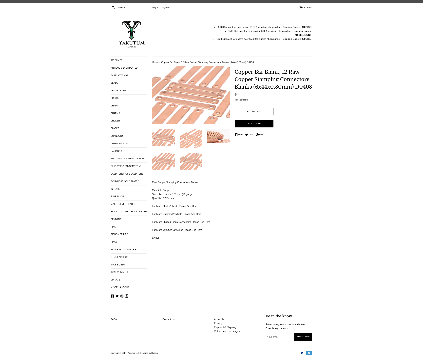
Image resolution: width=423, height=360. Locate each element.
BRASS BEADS (118, 90)
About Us (219, 319)
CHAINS (115, 105)
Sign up (166, 7)
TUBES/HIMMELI (119, 272)
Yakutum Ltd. (133, 353)
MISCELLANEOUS (120, 287)
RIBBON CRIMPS (119, 234)
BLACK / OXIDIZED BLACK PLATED (129, 211)
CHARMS (115, 113)
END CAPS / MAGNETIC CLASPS (127, 158)
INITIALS (115, 189)
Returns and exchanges (227, 331)
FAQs (114, 319)
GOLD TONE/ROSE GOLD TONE (127, 174)
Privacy (218, 323)
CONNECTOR (117, 136)
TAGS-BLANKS (118, 264)
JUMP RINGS (117, 196)
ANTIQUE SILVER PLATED (124, 68)
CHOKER (115, 121)
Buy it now (254, 123)
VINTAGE (115, 280)
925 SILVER (116, 60)
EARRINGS (116, 151)
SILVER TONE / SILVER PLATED (127, 249)
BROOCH (115, 98)
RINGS (114, 242)
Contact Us (168, 319)
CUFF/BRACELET (119, 143)
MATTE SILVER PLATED (123, 204)
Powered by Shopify (149, 353)
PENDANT (116, 219)
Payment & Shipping (225, 327)
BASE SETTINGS (119, 75)
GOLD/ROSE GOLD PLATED (125, 181)
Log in (155, 7)
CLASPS (115, 128)
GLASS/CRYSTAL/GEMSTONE (126, 166)
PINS (113, 227)
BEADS (114, 83)
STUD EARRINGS (119, 257)
